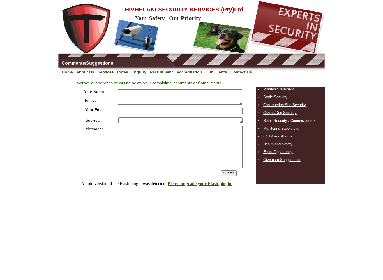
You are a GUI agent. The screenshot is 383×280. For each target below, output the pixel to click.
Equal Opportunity (277, 152)
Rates (122, 72)
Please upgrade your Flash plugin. (200, 183)
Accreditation (189, 72)
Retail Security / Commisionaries (290, 120)
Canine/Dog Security (280, 113)
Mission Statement (278, 89)
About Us (85, 72)
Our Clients (216, 72)
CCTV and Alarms (277, 136)
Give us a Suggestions (281, 160)
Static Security (275, 97)
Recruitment (161, 72)
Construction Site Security (284, 105)
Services (106, 72)
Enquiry (138, 72)
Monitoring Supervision (281, 128)
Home (67, 72)
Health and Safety (277, 144)
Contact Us (241, 72)
